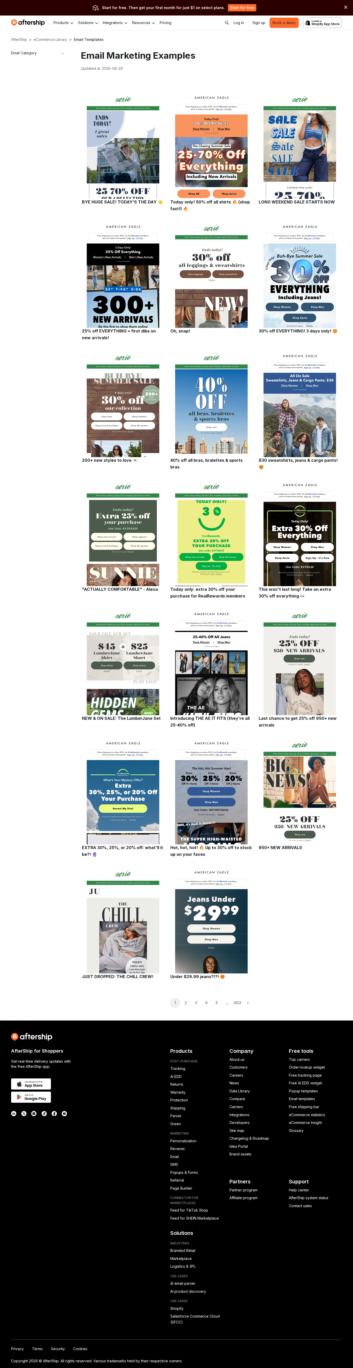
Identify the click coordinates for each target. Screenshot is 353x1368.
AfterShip (19, 39)
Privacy (17, 1349)
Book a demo (284, 22)
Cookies (80, 1349)
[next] (247, 1003)
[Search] (226, 22)
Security (58, 1349)
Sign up (258, 22)
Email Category (24, 53)
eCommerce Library (50, 39)
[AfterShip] (29, 22)
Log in (239, 22)
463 (237, 1002)
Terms (37, 1349)
